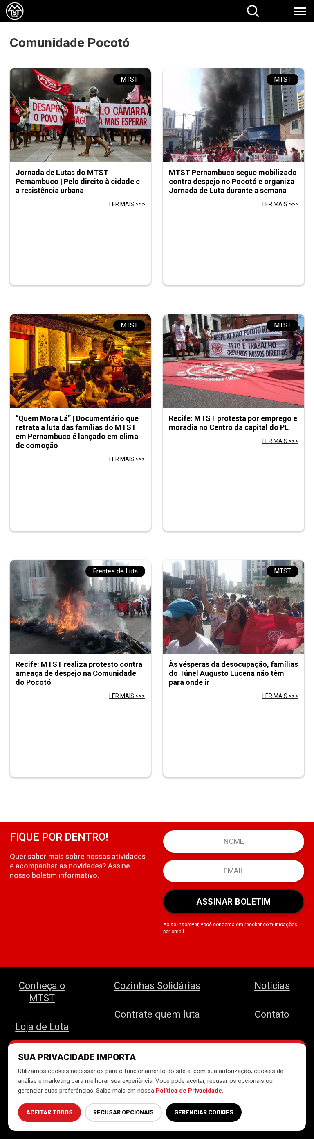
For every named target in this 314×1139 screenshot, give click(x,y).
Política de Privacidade (189, 1090)
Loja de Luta (42, 1026)
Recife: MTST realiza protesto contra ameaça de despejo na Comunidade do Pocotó (79, 673)
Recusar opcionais (123, 1112)
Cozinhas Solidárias (157, 985)
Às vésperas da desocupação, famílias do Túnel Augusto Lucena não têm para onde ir (233, 673)
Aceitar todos (49, 1112)
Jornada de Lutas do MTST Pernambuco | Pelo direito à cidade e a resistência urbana (78, 181)
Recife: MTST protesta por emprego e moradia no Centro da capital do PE (233, 423)
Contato (272, 1014)
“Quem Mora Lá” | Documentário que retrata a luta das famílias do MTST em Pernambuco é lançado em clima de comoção (77, 432)
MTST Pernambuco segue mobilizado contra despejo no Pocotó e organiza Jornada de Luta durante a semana (233, 181)
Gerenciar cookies (203, 1112)
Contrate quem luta (157, 1014)
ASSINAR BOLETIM (233, 902)
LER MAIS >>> (127, 204)
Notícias (272, 985)
